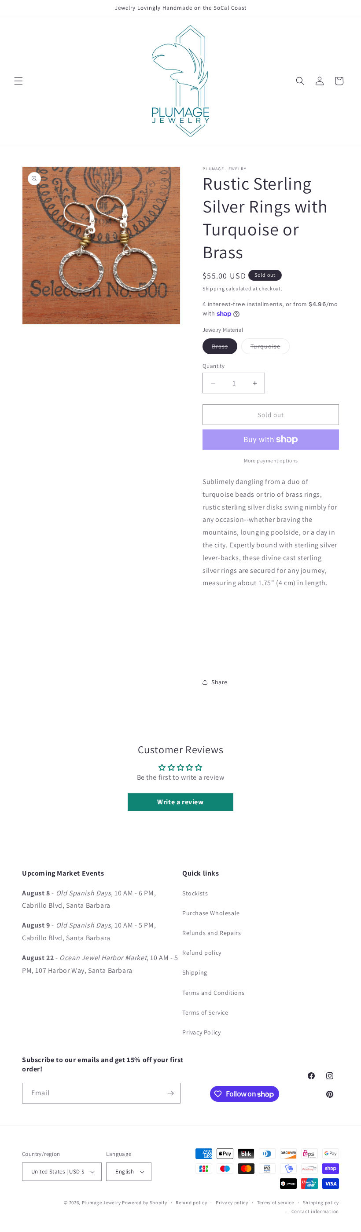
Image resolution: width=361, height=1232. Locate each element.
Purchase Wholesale (211, 913)
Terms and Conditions (213, 993)
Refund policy (201, 953)
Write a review (180, 802)
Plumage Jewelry (101, 1202)
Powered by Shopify (144, 1202)
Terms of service (275, 1202)
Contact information (315, 1211)
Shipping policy (321, 1202)
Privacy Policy (201, 1032)
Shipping (214, 288)
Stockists (195, 893)
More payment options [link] (271, 460)
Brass (224, 348)
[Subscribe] (170, 1093)
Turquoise (270, 348)
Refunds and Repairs (211, 933)
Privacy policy (232, 1202)
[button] (18, 81)
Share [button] (219, 682)
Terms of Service (205, 1012)
